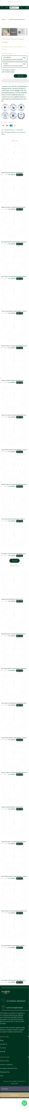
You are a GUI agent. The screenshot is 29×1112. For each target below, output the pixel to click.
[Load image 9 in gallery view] (14, 32)
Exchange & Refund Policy (8, 1068)
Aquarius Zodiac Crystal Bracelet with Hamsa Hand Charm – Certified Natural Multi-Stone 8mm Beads (13, 207)
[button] (15, 81)
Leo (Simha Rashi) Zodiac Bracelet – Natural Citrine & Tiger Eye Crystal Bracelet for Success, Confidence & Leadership (14, 519)
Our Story (3, 1048)
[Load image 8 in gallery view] (6, 32)
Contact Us (3, 1044)
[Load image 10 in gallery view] (22, 32)
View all (14, 561)
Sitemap (2, 1051)
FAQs (1, 1076)
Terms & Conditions (6, 1065)
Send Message (14, 1095)
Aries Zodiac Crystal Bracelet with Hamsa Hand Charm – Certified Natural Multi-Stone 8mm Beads (13, 276)
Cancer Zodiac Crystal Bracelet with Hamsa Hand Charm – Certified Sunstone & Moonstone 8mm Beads (14, 345)
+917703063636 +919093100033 (15, 1001)
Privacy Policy (4, 1061)
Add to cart (19, 174)
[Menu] (2, 8)
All (6, 19)
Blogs (2, 1040)
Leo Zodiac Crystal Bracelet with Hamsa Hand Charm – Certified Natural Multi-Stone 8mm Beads (13, 553)
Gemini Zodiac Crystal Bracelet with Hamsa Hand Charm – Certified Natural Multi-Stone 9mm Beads (14, 484)
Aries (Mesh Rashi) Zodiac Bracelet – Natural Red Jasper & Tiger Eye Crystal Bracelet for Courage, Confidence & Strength (14, 241)
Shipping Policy (5, 1072)
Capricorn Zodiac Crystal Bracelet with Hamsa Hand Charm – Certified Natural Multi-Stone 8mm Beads (13, 415)
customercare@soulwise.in (14, 1008)
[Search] (21, 8)
